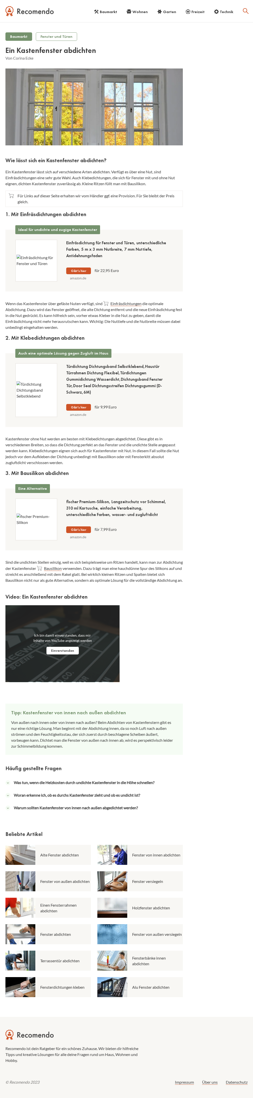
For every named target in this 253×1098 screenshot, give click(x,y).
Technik (226, 11)
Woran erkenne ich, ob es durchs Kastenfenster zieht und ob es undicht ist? (77, 795)
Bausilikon (53, 568)
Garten (169, 11)
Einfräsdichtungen (126, 303)
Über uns (210, 1082)
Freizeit (198, 11)
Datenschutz (237, 1082)
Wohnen (140, 11)
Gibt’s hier (78, 271)
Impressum (184, 1082)
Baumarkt (108, 11)
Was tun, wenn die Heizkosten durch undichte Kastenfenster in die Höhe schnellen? (84, 782)
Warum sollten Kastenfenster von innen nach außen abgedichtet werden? (76, 807)
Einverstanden (62, 650)
